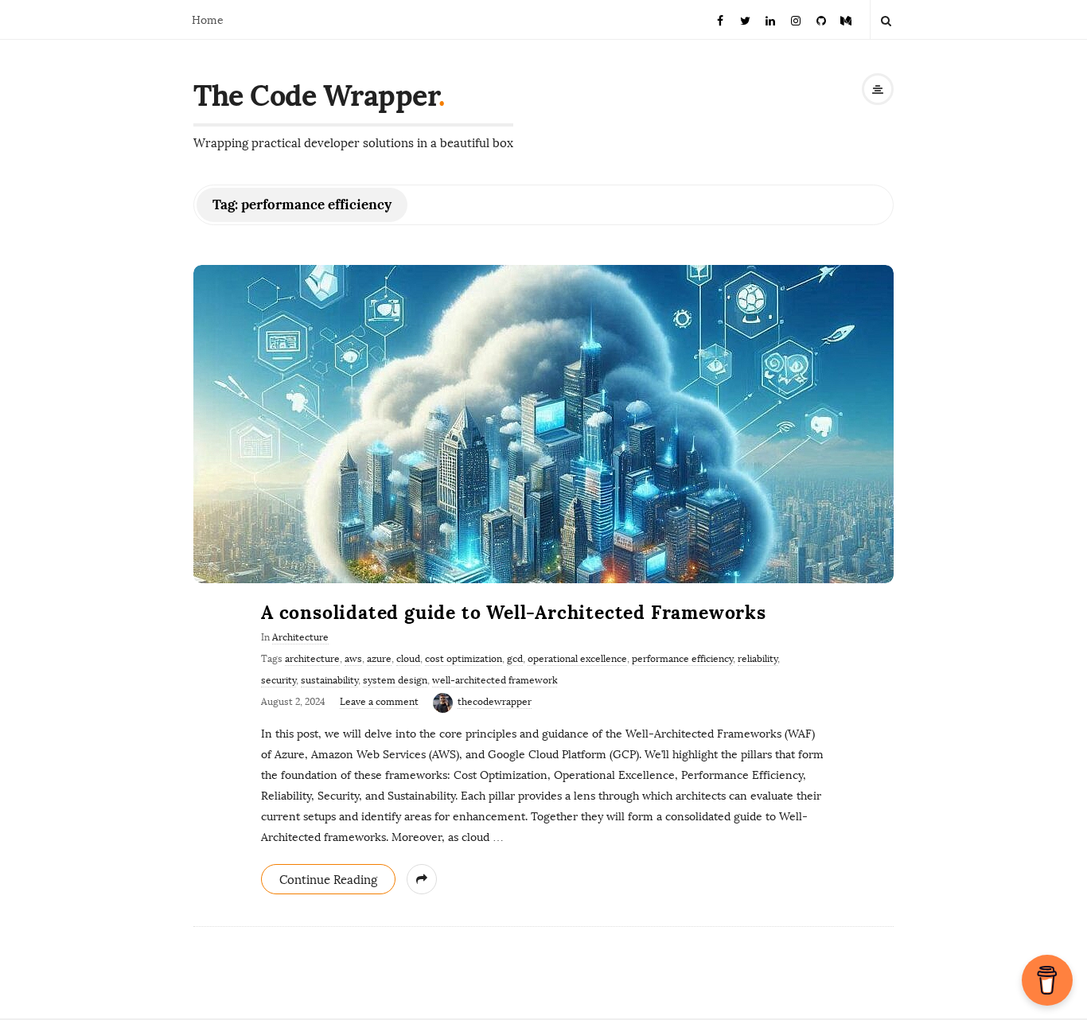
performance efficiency (682, 658)
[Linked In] (771, 19)
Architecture (300, 637)
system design (395, 680)
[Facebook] (720, 19)
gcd (515, 658)
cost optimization (463, 658)
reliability (757, 658)
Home (208, 20)
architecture (312, 658)
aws (353, 658)
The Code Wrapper (315, 95)
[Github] (821, 19)
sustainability (329, 680)
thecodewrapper (495, 701)
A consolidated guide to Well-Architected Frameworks (513, 612)
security (278, 680)
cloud (408, 658)
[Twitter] (746, 19)
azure (379, 658)
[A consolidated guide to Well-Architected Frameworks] (543, 424)
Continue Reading (328, 880)
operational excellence (577, 658)
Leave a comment (379, 701)
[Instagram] (796, 19)
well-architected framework (494, 680)
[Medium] (846, 19)
